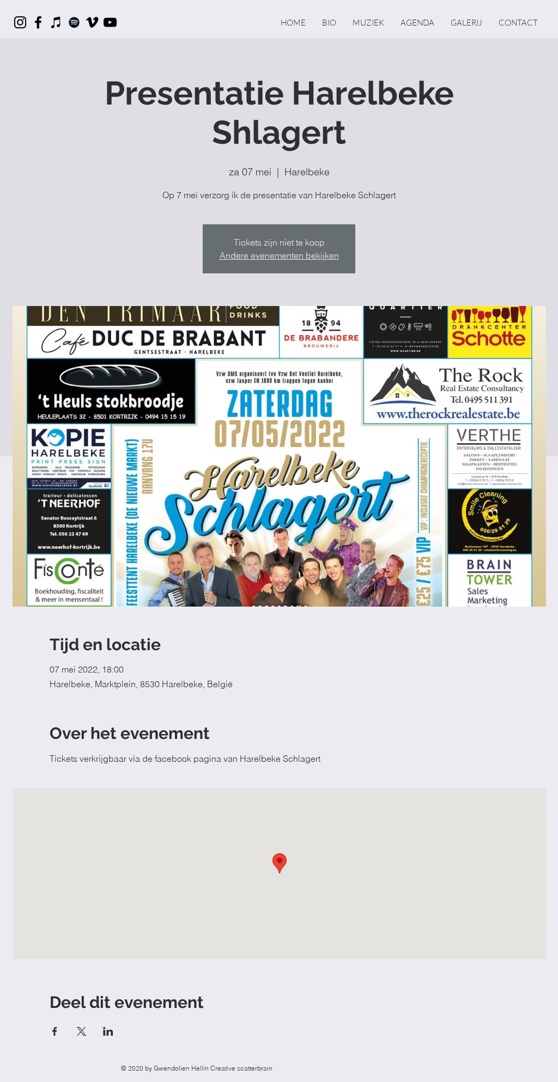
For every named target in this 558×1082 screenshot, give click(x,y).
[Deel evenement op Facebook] (55, 1031)
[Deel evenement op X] (81, 1031)
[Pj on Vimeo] (92, 22)
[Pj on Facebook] (38, 22)
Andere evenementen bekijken (279, 255)
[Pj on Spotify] (74, 22)
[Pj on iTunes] (56, 22)
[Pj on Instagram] (20, 22)
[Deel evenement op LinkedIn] (108, 1031)
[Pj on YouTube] (110, 22)
